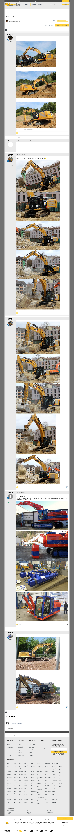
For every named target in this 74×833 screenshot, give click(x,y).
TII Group (53, 772)
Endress (15, 789)
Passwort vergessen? (21, 746)
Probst (46, 766)
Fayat (15, 800)
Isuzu (25, 788)
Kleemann (33, 765)
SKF (46, 793)
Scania (46, 799)
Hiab (25, 771)
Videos (40, 4)
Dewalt (15, 780)
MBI (32, 796)
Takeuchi (53, 777)
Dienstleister (16, 782)
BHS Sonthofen (9, 777)
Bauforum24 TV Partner (11, 810)
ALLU (8, 761)
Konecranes (33, 772)
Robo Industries (48, 777)
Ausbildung (9, 774)
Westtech (60, 766)
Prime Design (47, 765)
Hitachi (25, 777)
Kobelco (32, 768)
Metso (38, 774)
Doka (15, 783)
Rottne (46, 783)
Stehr (53, 771)
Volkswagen (54, 794)
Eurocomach (16, 794)
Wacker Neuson (54, 799)
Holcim (25, 779)
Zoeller (60, 786)
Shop (11, 1)
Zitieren (20, 312)
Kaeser (25, 796)
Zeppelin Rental (61, 784)
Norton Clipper (39, 789)
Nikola (38, 784)
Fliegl (20, 768)
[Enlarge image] (38, 175)
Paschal (38, 795)
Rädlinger (46, 786)
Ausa (8, 772)
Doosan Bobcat (16, 786)
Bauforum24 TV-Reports (11, 814)
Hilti (25, 774)
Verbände (54, 793)
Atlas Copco (9, 771)
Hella (25, 766)
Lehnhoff (32, 786)
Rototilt (46, 782)
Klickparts (33, 766)
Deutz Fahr (16, 777)
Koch (32, 769)
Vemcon (53, 791)
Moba (38, 775)
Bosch (8, 794)
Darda (15, 772)
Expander (15, 796)
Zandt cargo (60, 783)
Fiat (20, 763)
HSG (20, 793)
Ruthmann (47, 785)
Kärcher (32, 779)
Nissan (38, 786)
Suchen (65, 4)
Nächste (16, 712)
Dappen (15, 771)
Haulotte (25, 761)
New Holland (39, 781)
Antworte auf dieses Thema (62, 25)
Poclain (38, 803)
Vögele (53, 797)
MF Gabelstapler (34, 797)
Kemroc (25, 802)
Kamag (25, 797)
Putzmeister (47, 769)
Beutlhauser (9, 791)
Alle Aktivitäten (9, 753)
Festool (20, 761)
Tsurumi (53, 788)
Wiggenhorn (61, 770)
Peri (37, 800)
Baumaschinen (31, 747)
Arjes (8, 768)
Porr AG (46, 761)
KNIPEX (25, 794)
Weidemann (54, 802)
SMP (46, 794)
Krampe (32, 775)
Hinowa (25, 775)
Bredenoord (9, 799)
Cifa (14, 761)
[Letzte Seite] (20, 30)
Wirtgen (60, 772)
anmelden (48, 717)
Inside (19, 750)
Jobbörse (30, 752)
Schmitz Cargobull (55, 763)
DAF (14, 769)
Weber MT (54, 800)
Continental (16, 768)
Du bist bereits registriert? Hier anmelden (54, 1)
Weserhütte (60, 764)
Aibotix (8, 763)
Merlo (38, 769)
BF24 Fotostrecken (10, 747)
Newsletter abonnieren (59, 751)
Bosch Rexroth (9, 796)
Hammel (20, 799)
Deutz (15, 775)
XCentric (60, 778)
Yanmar (60, 780)
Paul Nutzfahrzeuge (40, 797)
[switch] (31, 831)
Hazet (25, 763)
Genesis (20, 782)
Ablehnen (65, 825)
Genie (20, 783)
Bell (7, 785)
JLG (24, 793)
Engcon (15, 791)
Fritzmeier (21, 774)
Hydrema (25, 783)
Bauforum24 (9, 783)
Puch (46, 768)
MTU (32, 800)
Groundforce (21, 789)
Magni (32, 802)
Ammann (8, 765)
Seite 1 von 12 (24, 712)
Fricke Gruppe (21, 772)
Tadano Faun (54, 775)
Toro (53, 783)
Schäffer (53, 766)
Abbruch (30, 742)
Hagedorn (21, 794)
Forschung (21, 771)
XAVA (59, 775)
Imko (25, 786)
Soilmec (53, 769)
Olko (38, 791)
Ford (20, 769)
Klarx (32, 763)
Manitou (38, 761)
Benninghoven (9, 786)
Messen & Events (50, 812)
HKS (20, 791)
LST (32, 785)
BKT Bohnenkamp (10, 779)
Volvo (53, 796)
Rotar (46, 780)
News (27, 4)
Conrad (15, 766)
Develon (15, 779)
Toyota (53, 785)
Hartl (20, 802)
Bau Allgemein (31, 746)
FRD (14, 797)
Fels (14, 802)
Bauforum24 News (10, 742)
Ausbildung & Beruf (32, 744)
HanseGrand (21, 800)
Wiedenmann (61, 769)
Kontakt (41, 745)
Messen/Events (39, 771)
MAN (32, 793)
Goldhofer (21, 786)
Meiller (38, 765)
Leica (32, 788)
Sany (46, 797)
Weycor (60, 767)
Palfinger (38, 794)
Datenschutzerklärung (43, 748)
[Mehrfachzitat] (17, 133)
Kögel (32, 782)
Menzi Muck (39, 766)
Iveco (25, 789)
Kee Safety (26, 799)
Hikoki (25, 772)
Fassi (15, 799)
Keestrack (25, 800)
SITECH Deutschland (48, 791)
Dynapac (15, 788)
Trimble (53, 786)
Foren (34, 4)
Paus (38, 798)
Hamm (20, 797)
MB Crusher (33, 794)
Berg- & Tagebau (31, 749)
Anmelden (19, 744)
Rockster (46, 779)
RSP (46, 774)
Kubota (32, 777)
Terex (53, 779)
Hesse (25, 769)
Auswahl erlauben (65, 822)
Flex (20, 765)
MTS (32, 799)
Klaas (32, 761)
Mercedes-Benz (39, 768)
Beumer (8, 789)
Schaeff (46, 800)
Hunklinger (26, 780)
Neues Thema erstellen (49, 25)
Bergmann (9, 788)
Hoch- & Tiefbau (31, 750)
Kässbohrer (33, 780)
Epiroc (15, 793)
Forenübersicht (20, 749)
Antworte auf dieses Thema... (17, 723)
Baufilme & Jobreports (50, 810)
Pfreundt (38, 802)
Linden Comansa (34, 791)
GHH (20, 779)
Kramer (32, 774)
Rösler (46, 788)
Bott (8, 797)
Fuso (20, 777)
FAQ (18, 753)
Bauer (8, 782)
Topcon (53, 782)
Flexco (20, 766)
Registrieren (20, 742)
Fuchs (20, 775)
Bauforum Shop (9, 749)
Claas (15, 763)
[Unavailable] (36, 433)
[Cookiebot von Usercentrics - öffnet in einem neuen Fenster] (7, 831)
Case (8, 802)
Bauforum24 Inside (30, 814)
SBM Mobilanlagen (48, 789)
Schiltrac (53, 761)
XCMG (60, 777)
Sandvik (46, 796)
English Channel (29, 810)
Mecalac (38, 763)
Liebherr (32, 789)
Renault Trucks (47, 775)
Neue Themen (20, 747)
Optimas (38, 792)
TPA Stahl (53, 774)
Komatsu (32, 771)
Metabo (38, 772)
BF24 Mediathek (9, 746)
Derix (15, 774)
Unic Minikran (54, 789)
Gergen (20, 785)
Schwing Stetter (54, 765)
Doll (14, 785)
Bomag (8, 793)
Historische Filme (50, 813)
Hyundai (25, 785)
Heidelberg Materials (27, 765)
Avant (8, 775)
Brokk (8, 800)
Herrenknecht (26, 768)
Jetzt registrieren (65, 1)
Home (6, 1)
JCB (24, 791)
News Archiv (39, 783)
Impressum (41, 747)
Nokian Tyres (39, 788)
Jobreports (30, 753)
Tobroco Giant (54, 780)
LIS (31, 783)
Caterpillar (18, 21)
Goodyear (21, 788)
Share (55, 20)
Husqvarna (26, 782)
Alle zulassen (64, 818)
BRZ (7, 780)
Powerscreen (47, 763)
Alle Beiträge (9, 755)
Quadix (46, 771)
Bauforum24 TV (9, 744)
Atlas (8, 769)
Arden (8, 766)
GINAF (20, 780)
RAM (46, 772)
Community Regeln (21, 755)
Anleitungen (20, 752)
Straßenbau (31, 755)
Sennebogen (54, 768)
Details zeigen (57, 830)
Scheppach (47, 802)
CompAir (15, 765)
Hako (20, 796)
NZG (38, 780)
